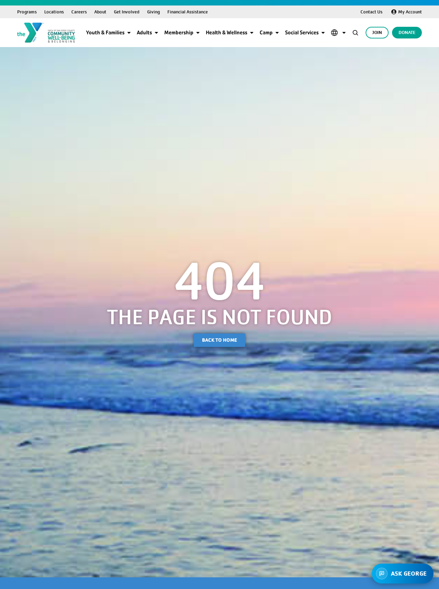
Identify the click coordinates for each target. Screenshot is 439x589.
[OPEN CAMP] (277, 33)
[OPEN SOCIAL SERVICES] (323, 33)
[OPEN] (344, 33)
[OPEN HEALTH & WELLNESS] (251, 33)
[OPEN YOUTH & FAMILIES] (129, 33)
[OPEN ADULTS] (156, 33)
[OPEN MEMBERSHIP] (198, 33)
